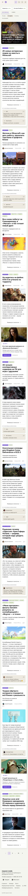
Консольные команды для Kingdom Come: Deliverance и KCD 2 (12, 450)
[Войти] (25, 2)
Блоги (16, 883)
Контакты (17, 888)
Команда (11, 883)
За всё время (5, 18)
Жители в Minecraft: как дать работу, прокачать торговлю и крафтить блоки (13, 136)
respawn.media (7, 871)
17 (24, 148)
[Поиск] (19, 2)
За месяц (17, 15)
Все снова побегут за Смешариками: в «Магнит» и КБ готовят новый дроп (13, 222)
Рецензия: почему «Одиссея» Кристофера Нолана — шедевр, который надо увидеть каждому (13, 533)
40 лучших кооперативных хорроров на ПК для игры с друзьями (11, 368)
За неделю (10, 15)
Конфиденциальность (7, 888)
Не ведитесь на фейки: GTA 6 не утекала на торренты (12, 279)
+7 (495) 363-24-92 (17, 876)
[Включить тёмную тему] (22, 2)
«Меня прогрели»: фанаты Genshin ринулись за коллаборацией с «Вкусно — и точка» (11, 609)
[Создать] (15, 2)
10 (18, 853)
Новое (13, 12)
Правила (18, 885)
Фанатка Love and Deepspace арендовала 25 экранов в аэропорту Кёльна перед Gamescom (13, 802)
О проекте (4, 883)
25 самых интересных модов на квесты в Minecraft (12, 53)
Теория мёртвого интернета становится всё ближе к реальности (13, 693)
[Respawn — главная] (6, 2)
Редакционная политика (8, 885)
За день (4, 15)
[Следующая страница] (22, 853)
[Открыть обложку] (14, 73)
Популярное (5, 12)
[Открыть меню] (2, 2)
